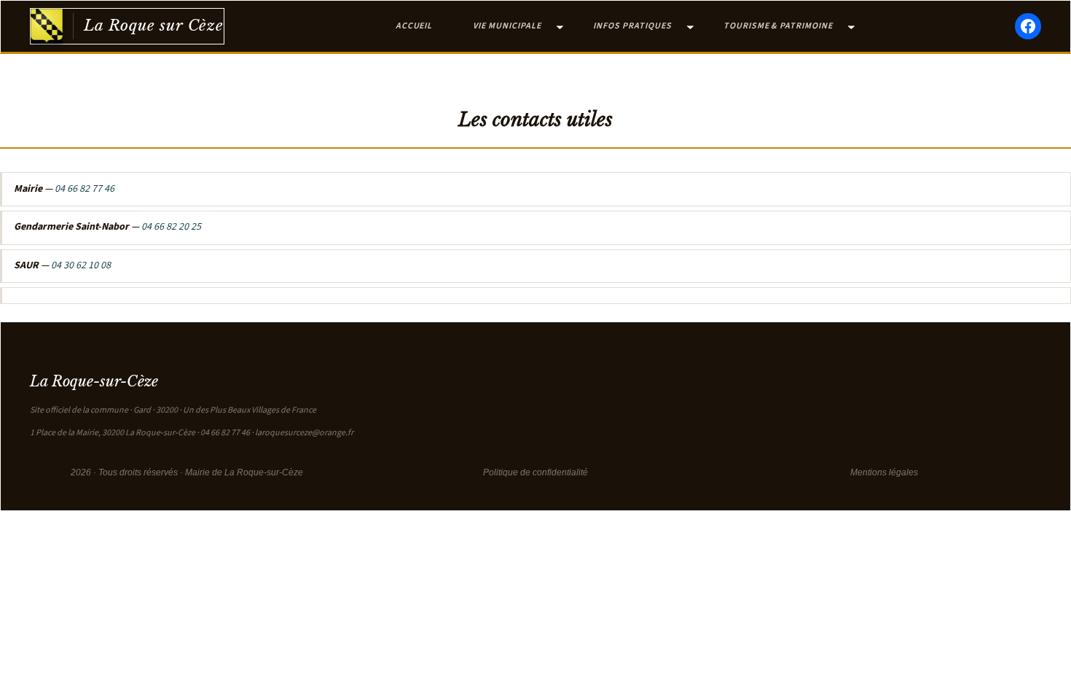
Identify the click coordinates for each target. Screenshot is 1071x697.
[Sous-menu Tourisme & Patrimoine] (851, 27)
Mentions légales (884, 472)
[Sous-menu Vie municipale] (560, 27)
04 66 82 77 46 (84, 189)
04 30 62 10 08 (81, 265)
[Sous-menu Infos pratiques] (690, 27)
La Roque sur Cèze (154, 25)
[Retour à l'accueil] (47, 26)
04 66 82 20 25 (171, 226)
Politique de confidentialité (535, 472)
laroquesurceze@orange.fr (304, 433)
